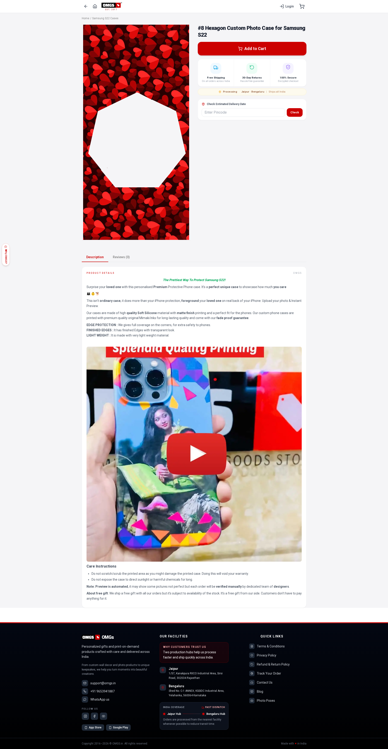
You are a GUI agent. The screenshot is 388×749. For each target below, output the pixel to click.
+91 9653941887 (102, 691)
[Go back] (86, 6)
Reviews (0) (121, 257)
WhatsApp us (99, 699)
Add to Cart (255, 48)
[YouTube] (103, 716)
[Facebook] (94, 716)
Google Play (120, 727)
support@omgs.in (103, 683)
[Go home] (95, 6)
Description (95, 257)
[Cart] (301, 6)
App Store (95, 727)
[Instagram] (85, 716)
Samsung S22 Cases (105, 18)
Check (294, 112)
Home (85, 18)
